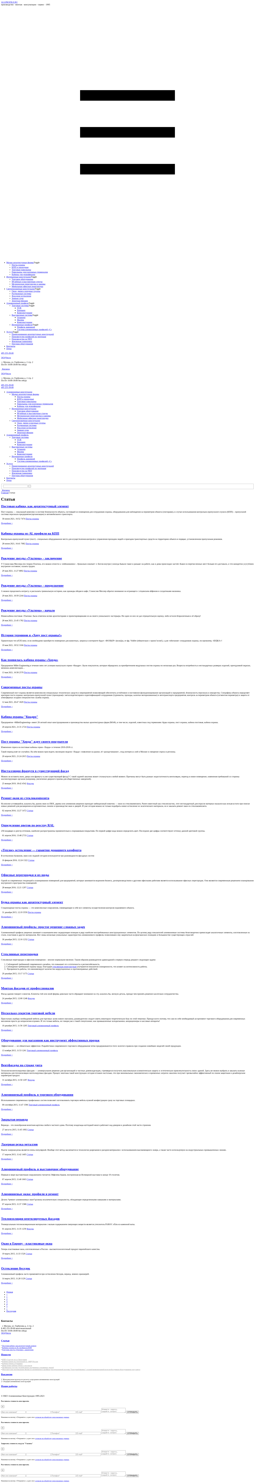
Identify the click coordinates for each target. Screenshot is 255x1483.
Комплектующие (24, 313)
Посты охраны (18, 265)
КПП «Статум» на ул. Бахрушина (14, 1360)
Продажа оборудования (22, 344)
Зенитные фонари (20, 301)
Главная (5, 493)
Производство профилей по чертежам (29, 337)
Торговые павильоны (21, 270)
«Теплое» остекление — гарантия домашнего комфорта (41, 850)
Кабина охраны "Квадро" (19, 716)
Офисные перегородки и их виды (25, 875)
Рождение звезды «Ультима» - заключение (31, 558)
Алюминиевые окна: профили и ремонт (30, 1194)
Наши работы (9, 1386)
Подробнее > (7, 523)
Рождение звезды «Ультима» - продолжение (32, 585)
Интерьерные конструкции (18, 277)
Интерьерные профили (22, 325)
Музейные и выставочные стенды (27, 282)
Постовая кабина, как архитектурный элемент (35, 506)
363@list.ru (6, 358)
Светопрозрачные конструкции (20, 289)
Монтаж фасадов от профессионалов (27, 988)
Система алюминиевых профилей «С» (34, 329)
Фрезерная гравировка (22, 341)
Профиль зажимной (26, 327)
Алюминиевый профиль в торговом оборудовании (37, 1094)
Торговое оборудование (22, 279)
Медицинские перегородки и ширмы (28, 284)
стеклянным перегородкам (64, 967)
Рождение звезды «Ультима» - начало (28, 610)
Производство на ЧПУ (22, 339)
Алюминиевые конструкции (19, 392)
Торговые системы (20, 305)
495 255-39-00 (7, 353)
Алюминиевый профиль (17, 303)
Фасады (30, 783)
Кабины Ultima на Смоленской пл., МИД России (20, 1362)
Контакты (10, 346)
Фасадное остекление (21, 296)
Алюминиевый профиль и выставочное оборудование (40, 1169)
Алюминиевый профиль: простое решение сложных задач (43, 927)
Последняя (11, 1311)
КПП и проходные (20, 267)
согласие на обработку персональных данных (52, 1417)
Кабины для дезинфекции (23, 274)
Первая (9, 1292)
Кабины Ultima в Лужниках (12, 1364)
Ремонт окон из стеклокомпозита (25, 798)
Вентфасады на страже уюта (21, 1065)
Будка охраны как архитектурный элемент (32, 902)
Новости (6, 1354)
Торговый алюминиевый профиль (43, 1025)
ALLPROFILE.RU (9, 2)
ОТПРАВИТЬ (132, 1412)
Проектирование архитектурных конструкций (33, 334)
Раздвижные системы (21, 293)
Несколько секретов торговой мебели (28, 1013)
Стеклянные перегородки (19, 954)
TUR (19, 308)
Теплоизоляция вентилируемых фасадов (30, 1218)
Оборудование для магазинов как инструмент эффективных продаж (50, 1040)
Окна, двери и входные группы (26, 291)
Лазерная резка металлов (19, 1144)
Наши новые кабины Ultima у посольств (17, 1366)
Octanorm (21, 317)
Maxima (20, 320)
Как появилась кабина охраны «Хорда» (29, 660)
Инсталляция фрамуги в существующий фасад (35, 771)
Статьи (30, 810)
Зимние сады (18, 298)
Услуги (9, 332)
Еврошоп (21, 310)
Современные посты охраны (21, 687)
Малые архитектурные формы (20, 262)
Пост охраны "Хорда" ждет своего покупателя (34, 741)
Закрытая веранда (14, 1119)
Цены (9, 348)
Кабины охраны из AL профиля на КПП (30, 533)
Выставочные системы (22, 315)
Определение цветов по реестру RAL (27, 825)
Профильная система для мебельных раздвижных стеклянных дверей (28, 1368)
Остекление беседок (15, 1268)
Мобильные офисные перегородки (27, 286)
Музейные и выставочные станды (32, 413)
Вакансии (6, 1374)
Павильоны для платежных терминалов (30, 272)
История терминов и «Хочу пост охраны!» (31, 635)
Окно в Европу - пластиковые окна (26, 1243)
